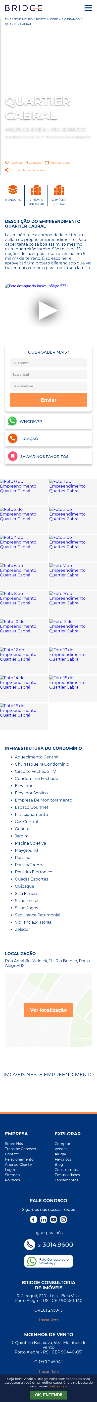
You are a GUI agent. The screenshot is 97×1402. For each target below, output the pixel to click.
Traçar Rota (49, 1320)
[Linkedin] (43, 1220)
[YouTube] (53, 1220)
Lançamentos (66, 1180)
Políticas (12, 1180)
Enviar (48, 400)
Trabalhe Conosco (20, 1149)
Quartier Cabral (18, 24)
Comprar (62, 1144)
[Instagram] (63, 1220)
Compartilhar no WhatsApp (28, 170)
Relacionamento (19, 1159)
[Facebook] (33, 1220)
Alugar (60, 1154)
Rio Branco (70, 19)
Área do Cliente (18, 1164)
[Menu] (88, 8)
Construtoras (66, 1170)
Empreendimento (19, 19)
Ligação (36, 162)
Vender (61, 1149)
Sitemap (12, 1175)
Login (10, 1170)
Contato (12, 1154)
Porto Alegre (47, 19)
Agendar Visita (60, 162)
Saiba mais (58, 1386)
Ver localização (48, 1010)
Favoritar (16, 162)
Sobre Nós (14, 1144)
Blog (59, 1164)
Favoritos (63, 1159)
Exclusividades (67, 1175)
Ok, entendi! (48, 1395)
